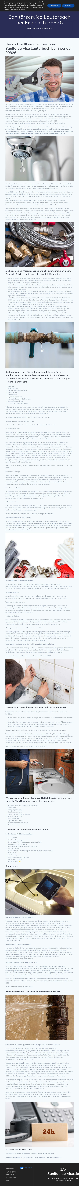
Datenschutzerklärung (18, 9)
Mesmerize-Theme (65, 1180)
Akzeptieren (54, 6)
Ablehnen (68, 6)
